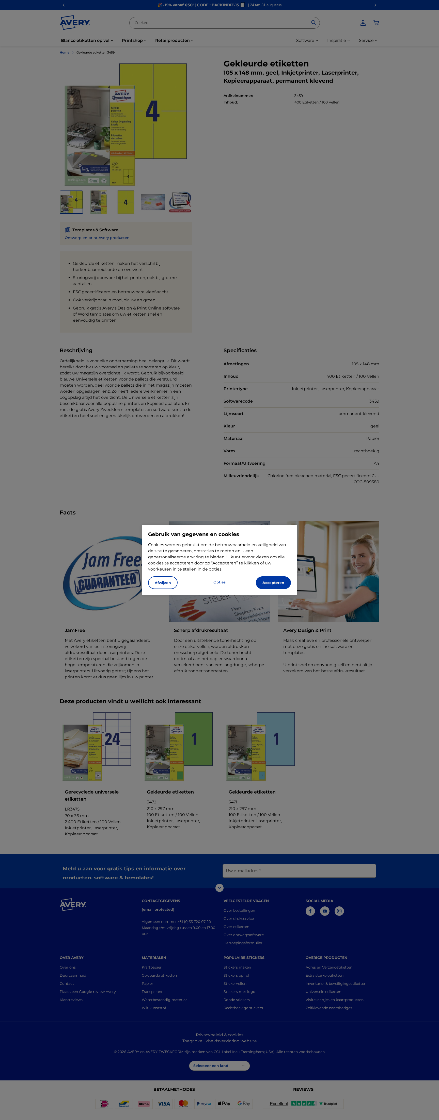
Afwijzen (163, 582)
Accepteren (273, 582)
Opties (219, 582)
